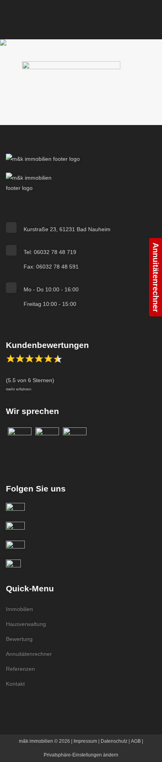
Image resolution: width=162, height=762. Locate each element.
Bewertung (19, 639)
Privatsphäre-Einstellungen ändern (81, 755)
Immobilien (19, 609)
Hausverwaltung (26, 624)
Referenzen (20, 669)
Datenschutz (114, 741)
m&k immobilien (36, 741)
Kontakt (15, 684)
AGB (136, 741)
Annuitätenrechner (29, 654)
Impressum (85, 741)
